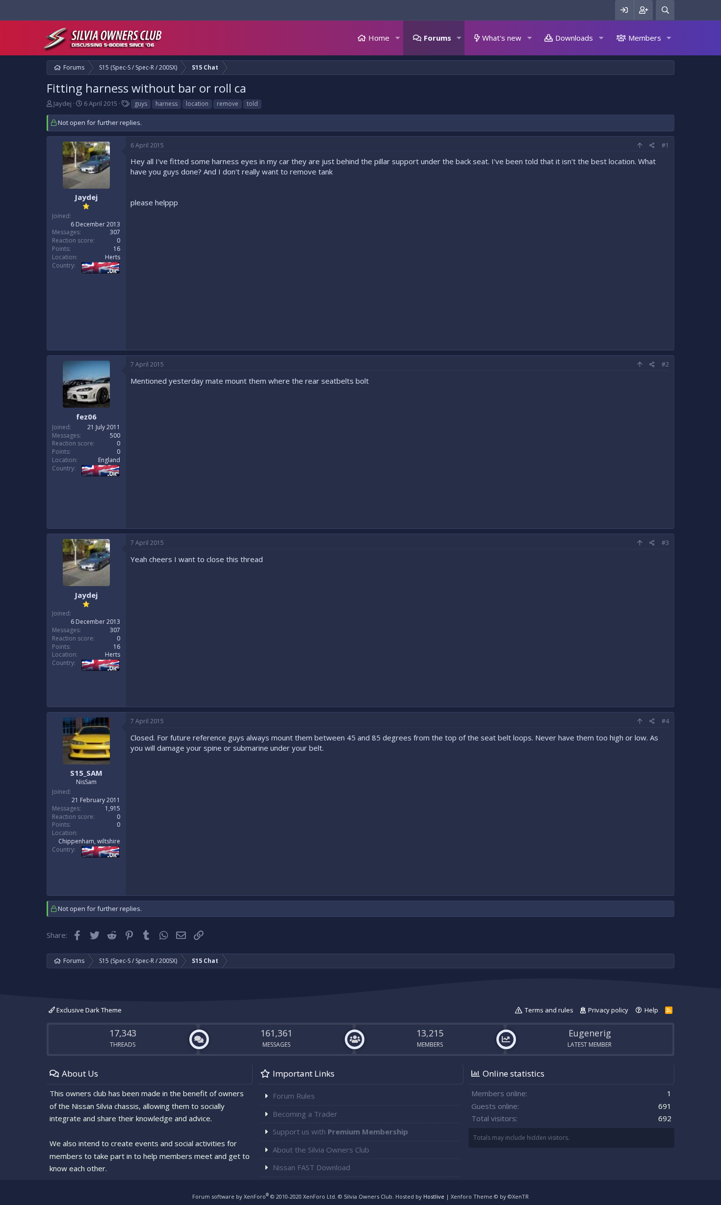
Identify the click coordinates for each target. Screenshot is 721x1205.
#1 (665, 145)
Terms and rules (549, 1010)
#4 (665, 721)
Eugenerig (589, 1033)
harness (166, 103)
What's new (501, 38)
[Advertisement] (399, 276)
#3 (665, 543)
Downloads (574, 38)
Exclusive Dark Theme (88, 1010)
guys (140, 103)
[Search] (665, 10)
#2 (665, 364)
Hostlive (433, 1196)
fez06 (86, 416)
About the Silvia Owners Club (321, 1150)
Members (644, 38)
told (252, 103)
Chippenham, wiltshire (89, 841)
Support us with (340, 1131)
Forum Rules (294, 1096)
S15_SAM (86, 773)
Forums (437, 38)
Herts (112, 257)
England (109, 460)
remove (227, 103)
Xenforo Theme (490, 1196)
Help (651, 1010)
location (197, 103)
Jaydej (62, 103)
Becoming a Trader (305, 1114)
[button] (397, 38)
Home (378, 38)
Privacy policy (608, 1010)
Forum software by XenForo (264, 1196)
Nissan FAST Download (311, 1167)
